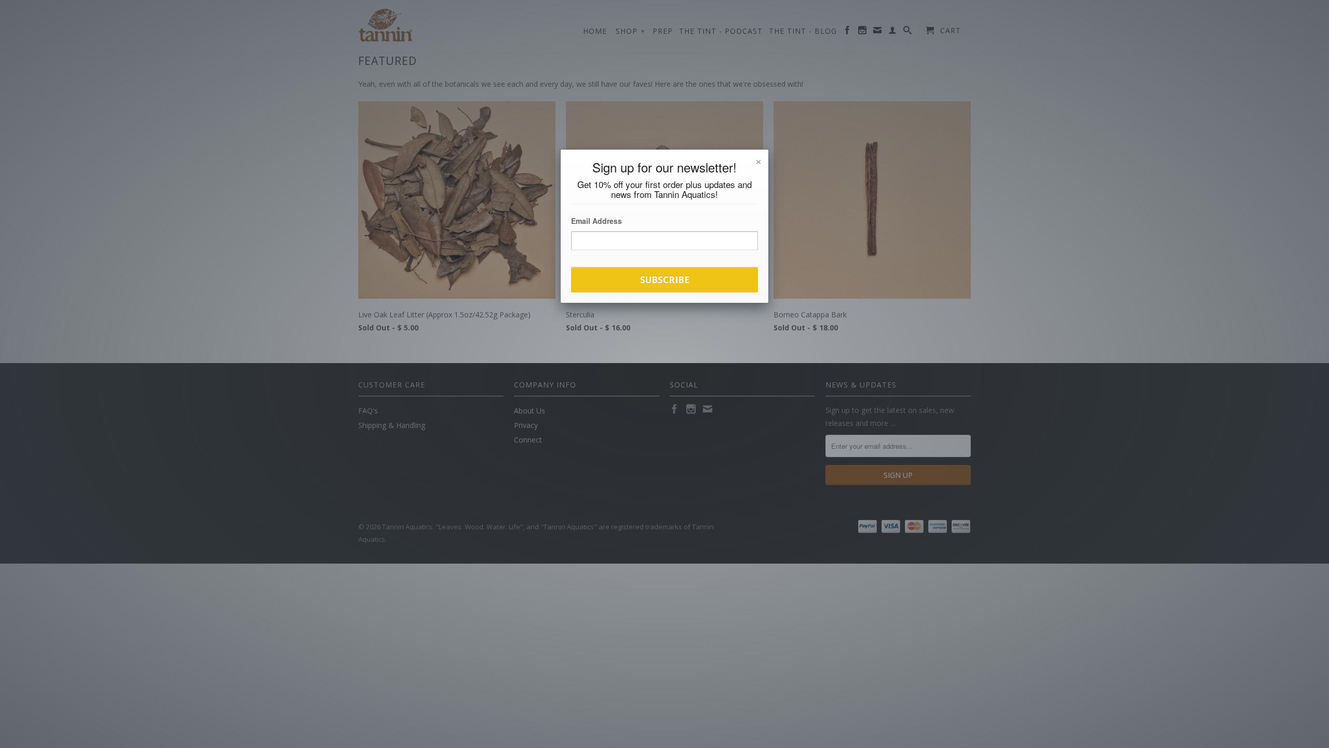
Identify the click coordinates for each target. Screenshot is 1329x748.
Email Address (596, 221)
